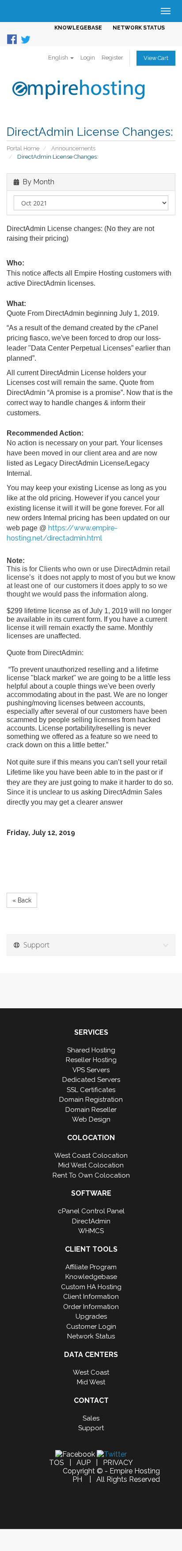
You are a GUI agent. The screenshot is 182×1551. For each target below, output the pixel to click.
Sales (91, 1418)
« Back (21, 900)
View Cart (156, 58)
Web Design (91, 1119)
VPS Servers (91, 1070)
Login (87, 57)
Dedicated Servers (91, 1080)
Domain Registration (91, 1100)
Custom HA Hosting (91, 1287)
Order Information (91, 1307)
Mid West (91, 1382)
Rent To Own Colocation (91, 1175)
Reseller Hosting (91, 1060)
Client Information (91, 1297)
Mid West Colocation (91, 1165)
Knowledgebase (91, 1277)
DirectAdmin (91, 1221)
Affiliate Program (91, 1267)
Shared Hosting (91, 1050)
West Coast (91, 1372)
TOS (56, 1462)
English (58, 57)
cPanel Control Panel (91, 1211)
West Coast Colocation (91, 1156)
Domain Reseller (91, 1110)
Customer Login (91, 1327)
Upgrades (91, 1316)
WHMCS (91, 1231)
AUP (83, 1462)
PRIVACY (118, 1462)
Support (91, 1428)
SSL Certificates (91, 1090)
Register (112, 57)
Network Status (91, 1336)
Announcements (73, 148)
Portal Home (23, 148)
